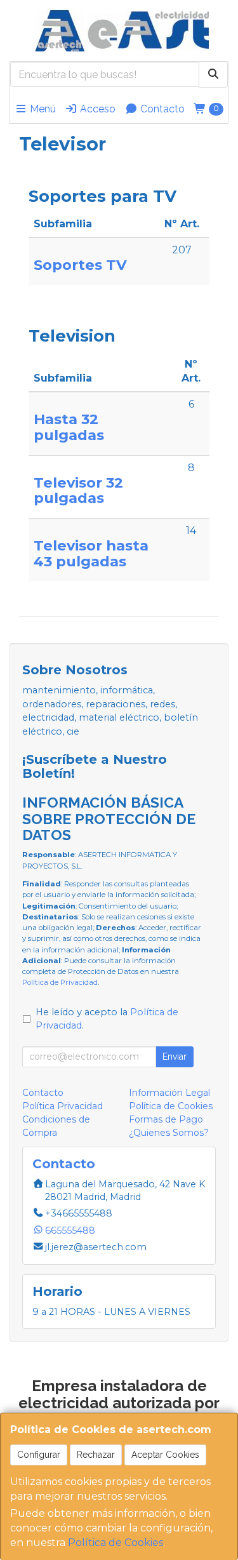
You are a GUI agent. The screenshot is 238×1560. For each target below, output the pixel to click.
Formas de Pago (166, 1119)
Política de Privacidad (60, 982)
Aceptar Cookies (165, 1455)
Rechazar (96, 1455)
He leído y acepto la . (107, 1019)
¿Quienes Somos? (169, 1132)
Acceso (96, 109)
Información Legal (169, 1092)
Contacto (161, 109)
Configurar (38, 1455)
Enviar (174, 1056)
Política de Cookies (115, 1543)
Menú (41, 109)
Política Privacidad (62, 1106)
